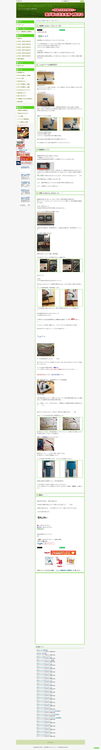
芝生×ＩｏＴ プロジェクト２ (44, 731)
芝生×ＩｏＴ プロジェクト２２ (44, 667)
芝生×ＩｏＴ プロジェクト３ (44, 728)
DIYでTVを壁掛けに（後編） (24, 84)
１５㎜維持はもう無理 (23, 122)
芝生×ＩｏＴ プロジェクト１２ (44, 697)
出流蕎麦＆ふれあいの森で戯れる (25, 98)
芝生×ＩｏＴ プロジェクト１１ (44, 700)
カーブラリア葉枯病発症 (23, 119)
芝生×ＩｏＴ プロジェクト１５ (44, 687)
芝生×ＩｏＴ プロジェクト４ (44, 724)
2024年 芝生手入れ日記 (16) (24, 41)
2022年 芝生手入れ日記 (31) (24, 47)
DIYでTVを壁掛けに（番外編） (24, 75)
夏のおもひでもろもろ (23, 113)
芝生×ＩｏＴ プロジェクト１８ (44, 680)
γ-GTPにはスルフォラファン (24, 90)
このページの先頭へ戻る (96, 748)
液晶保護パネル (21, 72)
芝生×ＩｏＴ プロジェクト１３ (44, 694)
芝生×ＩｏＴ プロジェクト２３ (44, 663)
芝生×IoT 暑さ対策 (42, 653)
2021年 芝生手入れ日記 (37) (24, 50)
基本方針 (20, 38)
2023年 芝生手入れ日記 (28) (24, 44)
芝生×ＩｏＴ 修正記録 (42, 650)
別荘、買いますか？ (22, 95)
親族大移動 (20, 101)
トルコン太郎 (21, 78)
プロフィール (21, 24)
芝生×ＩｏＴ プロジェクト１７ (44, 683)
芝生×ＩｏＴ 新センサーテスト (44, 656)
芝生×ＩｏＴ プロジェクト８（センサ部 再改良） (49, 711)
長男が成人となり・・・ (23, 92)
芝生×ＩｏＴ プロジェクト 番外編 (45, 660)
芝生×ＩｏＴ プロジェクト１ (44, 734)
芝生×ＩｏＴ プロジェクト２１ (44, 670)
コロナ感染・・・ (22, 116)
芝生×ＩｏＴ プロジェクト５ (44, 721)
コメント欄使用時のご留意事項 (64, 570)
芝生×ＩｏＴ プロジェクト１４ (44, 690)
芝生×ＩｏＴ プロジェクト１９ (44, 677)
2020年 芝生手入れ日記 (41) (24, 53)
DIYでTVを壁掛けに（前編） (24, 87)
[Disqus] (60, 591)
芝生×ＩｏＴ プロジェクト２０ (44, 673)
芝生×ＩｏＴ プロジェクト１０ (44, 704)
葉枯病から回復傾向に (23, 110)
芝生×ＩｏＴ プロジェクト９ (44, 707)
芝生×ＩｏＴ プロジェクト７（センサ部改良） (48, 714)
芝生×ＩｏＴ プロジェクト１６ (35, 6)
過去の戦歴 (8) (21, 58)
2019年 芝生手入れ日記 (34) (24, 55)
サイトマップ (50, 742)
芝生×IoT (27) (21, 65)
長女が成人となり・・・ (23, 81)
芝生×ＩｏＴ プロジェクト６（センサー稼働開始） (49, 717)
